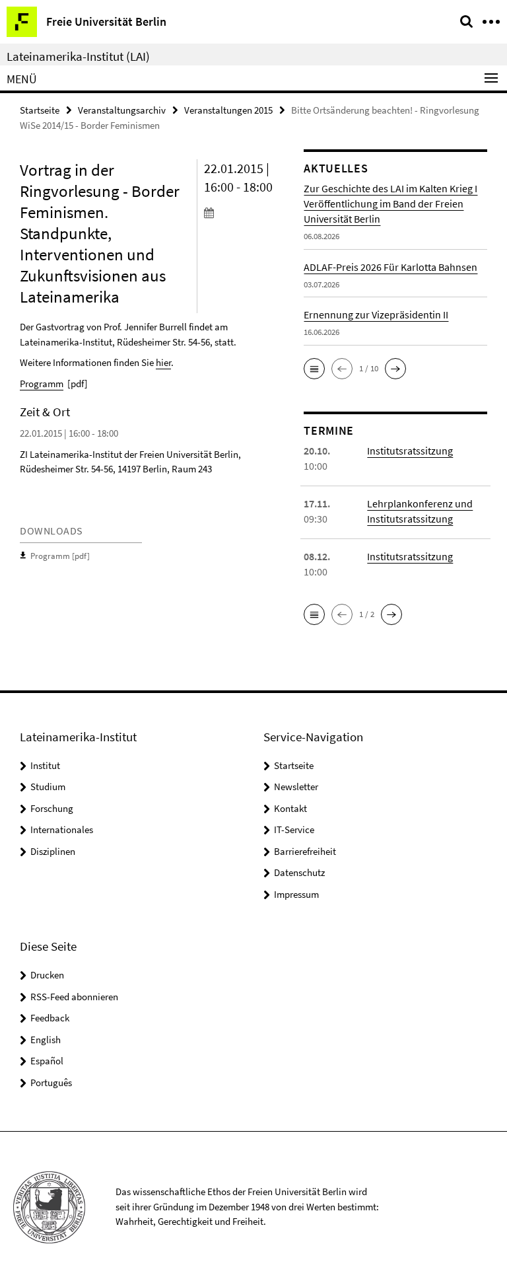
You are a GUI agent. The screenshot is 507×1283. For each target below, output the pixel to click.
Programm (41, 383)
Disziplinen (52, 851)
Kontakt (290, 808)
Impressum (296, 894)
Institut (45, 765)
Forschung (51, 808)
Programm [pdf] (60, 556)
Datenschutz (299, 872)
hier (163, 362)
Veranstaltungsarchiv (122, 110)
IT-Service (294, 829)
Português (51, 1082)
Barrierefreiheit (305, 851)
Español (46, 1060)
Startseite (39, 110)
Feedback (49, 1017)
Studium (47, 786)
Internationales (61, 829)
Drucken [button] (47, 975)
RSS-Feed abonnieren (74, 996)
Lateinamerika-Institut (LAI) (78, 56)
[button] (314, 368)
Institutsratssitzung (410, 450)
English (45, 1039)
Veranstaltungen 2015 (228, 110)
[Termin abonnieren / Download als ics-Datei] (244, 212)
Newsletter (296, 786)
